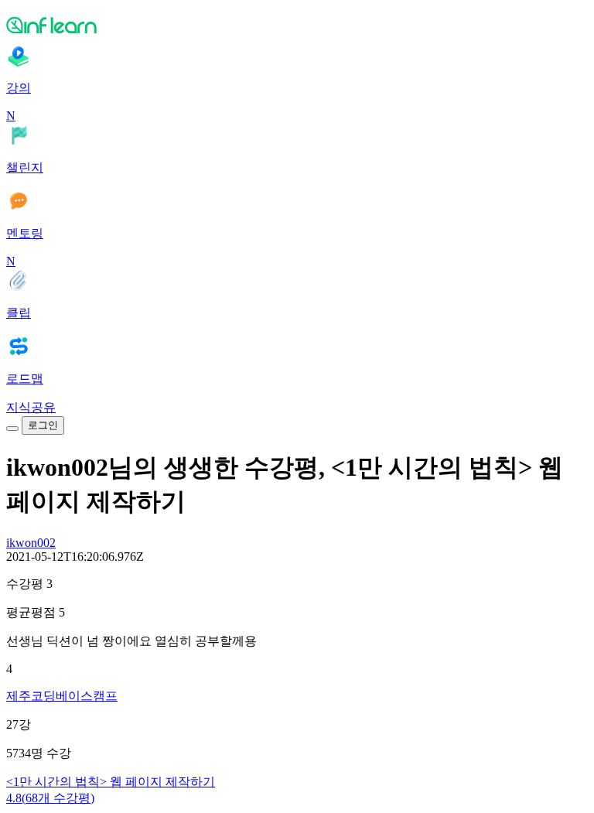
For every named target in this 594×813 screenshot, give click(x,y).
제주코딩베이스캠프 (62, 695)
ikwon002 (31, 542)
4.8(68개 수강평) (50, 797)
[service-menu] (12, 428)
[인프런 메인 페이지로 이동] (297, 24)
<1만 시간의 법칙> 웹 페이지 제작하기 (110, 781)
